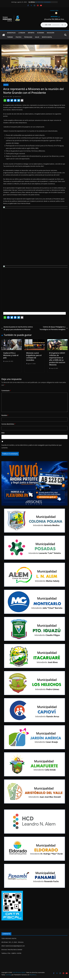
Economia (40, 33)
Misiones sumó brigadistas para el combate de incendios (34, 356)
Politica (18, 37)
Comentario (6, 391)
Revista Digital (47, 37)
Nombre (4, 415)
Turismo (10, 37)
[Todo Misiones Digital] (3, 35)
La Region (21, 33)
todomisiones (17, 96)
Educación (50, 33)
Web (2, 433)
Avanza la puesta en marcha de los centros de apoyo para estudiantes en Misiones (18, 328)
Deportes (31, 33)
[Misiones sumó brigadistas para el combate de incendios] (34, 340)
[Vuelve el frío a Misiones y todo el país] (11, 340)
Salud (37, 37)
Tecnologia (28, 37)
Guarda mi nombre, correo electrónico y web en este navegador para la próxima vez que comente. (31, 446)
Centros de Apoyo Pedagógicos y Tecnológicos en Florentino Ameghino (52, 328)
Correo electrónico (8, 424)
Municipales (11, 33)
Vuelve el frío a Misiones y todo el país (10, 355)
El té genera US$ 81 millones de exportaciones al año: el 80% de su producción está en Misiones (57, 359)
